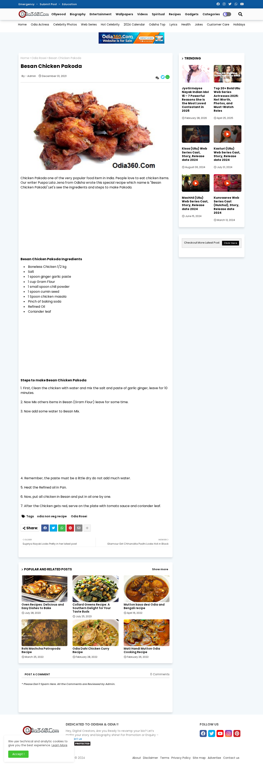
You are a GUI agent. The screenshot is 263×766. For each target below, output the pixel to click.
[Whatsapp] (62, 528)
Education (69, 4)
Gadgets (191, 14)
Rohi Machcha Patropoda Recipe (41, 650)
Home (22, 24)
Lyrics (173, 24)
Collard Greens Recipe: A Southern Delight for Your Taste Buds (92, 608)
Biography (77, 14)
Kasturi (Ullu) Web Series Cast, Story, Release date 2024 (227, 154)
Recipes (175, 14)
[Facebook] (45, 528)
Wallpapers (124, 14)
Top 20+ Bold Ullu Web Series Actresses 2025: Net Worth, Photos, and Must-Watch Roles (227, 99)
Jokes (199, 24)
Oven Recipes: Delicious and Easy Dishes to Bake (43, 606)
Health (186, 24)
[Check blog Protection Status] (78, 745)
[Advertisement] (96, 218)
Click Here (230, 243)
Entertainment (101, 14)
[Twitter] (53, 528)
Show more (160, 569)
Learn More (59, 745)
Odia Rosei (38, 58)
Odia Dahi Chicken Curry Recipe (91, 650)
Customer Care (218, 24)
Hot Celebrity (110, 24)
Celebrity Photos (65, 24)
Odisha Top (157, 24)
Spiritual (158, 14)
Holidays (239, 24)
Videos (142, 14)
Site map (199, 758)
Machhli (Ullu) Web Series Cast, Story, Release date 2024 (195, 203)
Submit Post (49, 4)
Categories (211, 14)
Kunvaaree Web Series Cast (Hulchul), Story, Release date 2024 (226, 205)
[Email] (78, 528)
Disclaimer (150, 758)
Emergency (26, 4)
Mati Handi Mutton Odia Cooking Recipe (142, 650)
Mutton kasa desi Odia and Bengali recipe (144, 606)
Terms (164, 758)
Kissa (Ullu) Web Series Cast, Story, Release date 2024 (194, 154)
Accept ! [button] (18, 754)
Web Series (89, 24)
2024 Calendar (134, 24)
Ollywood (58, 14)
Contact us (231, 758)
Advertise (214, 758)
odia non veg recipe (52, 516)
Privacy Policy (181, 758)
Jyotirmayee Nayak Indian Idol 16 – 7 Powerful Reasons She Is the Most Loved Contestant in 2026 (195, 99)
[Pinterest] (70, 528)
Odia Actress (40, 24)
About (136, 758)
